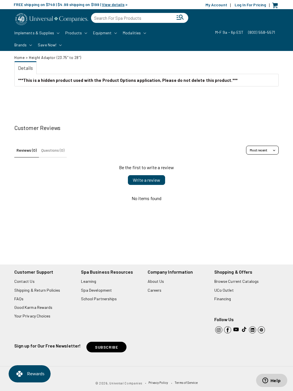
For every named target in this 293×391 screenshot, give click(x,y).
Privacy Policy (158, 382)
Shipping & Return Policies (37, 290)
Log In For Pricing (250, 5)
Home (19, 57)
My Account (216, 5)
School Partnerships (99, 298)
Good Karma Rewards (33, 307)
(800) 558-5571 (261, 32)
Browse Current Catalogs (236, 281)
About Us (156, 281)
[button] (36, 33)
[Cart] (276, 6)
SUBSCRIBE (106, 347)
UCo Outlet (224, 290)
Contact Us (24, 281)
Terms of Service (186, 382)
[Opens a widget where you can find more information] (271, 381)
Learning (88, 281)
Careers (154, 290)
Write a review (146, 180)
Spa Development (96, 290)
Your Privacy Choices (32, 315)
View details (113, 4)
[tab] (25, 67)
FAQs (18, 298)
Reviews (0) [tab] (27, 150)
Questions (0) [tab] (52, 150)
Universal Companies (125, 383)
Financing (222, 298)
